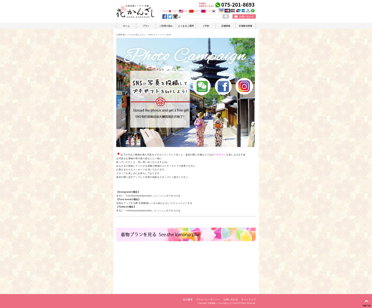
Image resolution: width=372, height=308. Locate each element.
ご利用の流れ (166, 26)
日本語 (165, 11)
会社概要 (188, 299)
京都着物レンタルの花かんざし (131, 34)
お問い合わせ (230, 299)
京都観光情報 (245, 26)
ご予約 (205, 26)
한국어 (209, 11)
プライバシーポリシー (208, 299)
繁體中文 (197, 11)
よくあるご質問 (186, 26)
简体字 (186, 11)
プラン (146, 26)
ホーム (126, 26)
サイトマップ (248, 299)
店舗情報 (225, 26)
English (175, 11)
